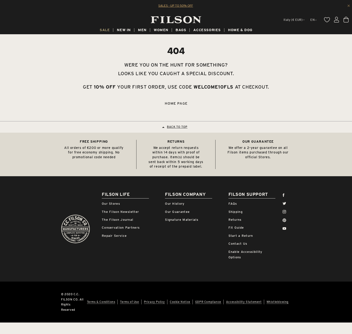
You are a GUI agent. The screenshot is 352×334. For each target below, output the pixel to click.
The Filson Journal (117, 219)
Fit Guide (236, 227)
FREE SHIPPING (94, 141)
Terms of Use (129, 302)
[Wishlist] (327, 19)
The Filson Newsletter (120, 212)
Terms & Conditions (101, 302)
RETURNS (175, 141)
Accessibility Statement (244, 302)
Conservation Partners (121, 227)
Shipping (235, 212)
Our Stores (111, 203)
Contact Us (237, 243)
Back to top (177, 127)
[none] (104, 30)
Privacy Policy (154, 302)
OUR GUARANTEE (258, 141)
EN (312, 20)
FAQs (232, 203)
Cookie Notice (180, 302)
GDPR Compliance (208, 302)
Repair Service (114, 236)
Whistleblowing (278, 302)
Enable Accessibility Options (245, 254)
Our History (174, 203)
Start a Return (240, 236)
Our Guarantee (177, 212)
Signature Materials (181, 219)
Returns (235, 219)
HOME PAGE (176, 103)
